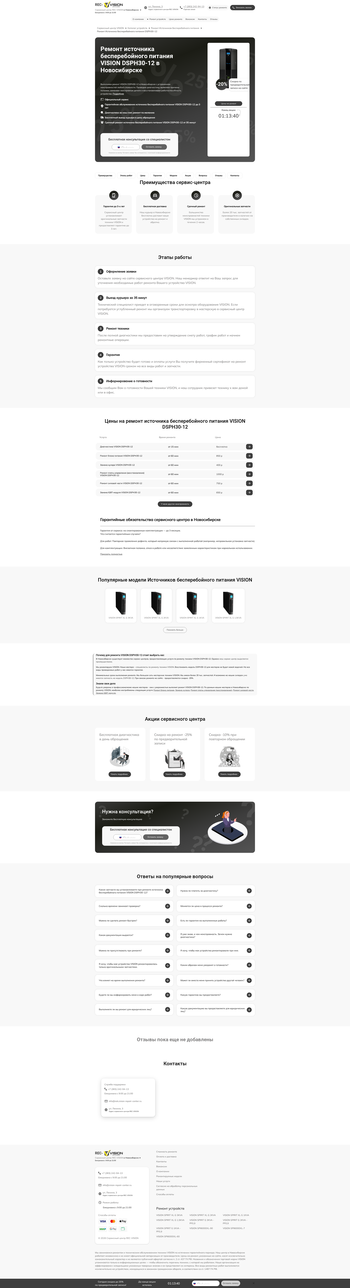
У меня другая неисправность (175, 504)
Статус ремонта (219, 7)
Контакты (202, 19)
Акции (188, 175)
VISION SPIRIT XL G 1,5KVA (170, 1220)
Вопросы (203, 175)
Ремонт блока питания (164, 690)
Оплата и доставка (166, 1156)
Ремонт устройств (157, 19)
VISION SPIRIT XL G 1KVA (236, 1215)
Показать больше (175, 630)
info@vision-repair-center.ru (117, 1185)
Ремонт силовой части (243, 690)
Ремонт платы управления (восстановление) (211, 690)
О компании (138, 19)
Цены (142, 175)
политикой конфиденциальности (159, 153)
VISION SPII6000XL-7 (234, 1228)
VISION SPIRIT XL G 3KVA (169, 1215)
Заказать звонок (244, 7)
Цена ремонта (175, 19)
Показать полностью (111, 554)
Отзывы (214, 19)
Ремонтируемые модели (169, 1176)
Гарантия (157, 175)
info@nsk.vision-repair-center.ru (125, 1101)
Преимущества (105, 175)
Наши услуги (163, 1181)
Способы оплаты (165, 1194)
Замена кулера (182, 690)
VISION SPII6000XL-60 (168, 1236)
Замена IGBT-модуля (106, 693)
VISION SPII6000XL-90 (201, 1228)
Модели (173, 175)
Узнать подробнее (119, 774)
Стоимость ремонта (166, 1151)
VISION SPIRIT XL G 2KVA (202, 1215)
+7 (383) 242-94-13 (193, 6)
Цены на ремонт (228, 103)
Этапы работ (126, 175)
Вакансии (190, 19)
